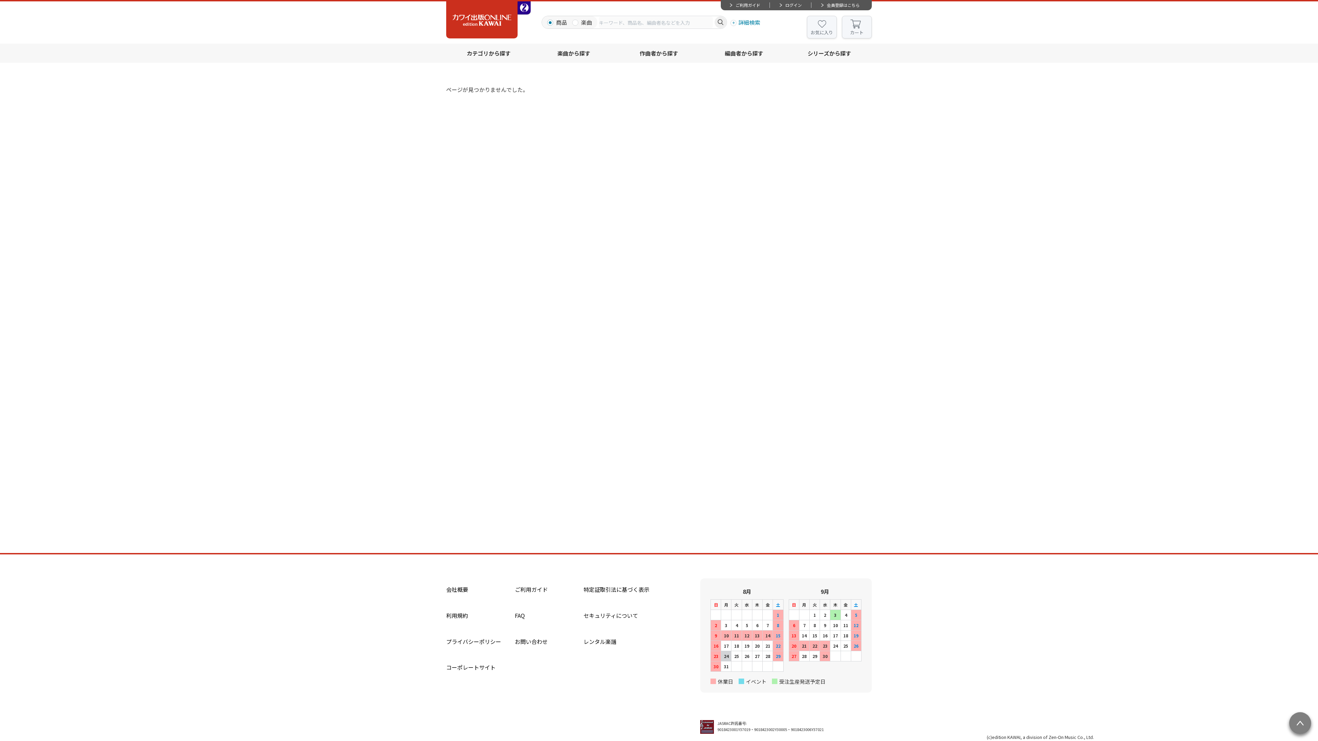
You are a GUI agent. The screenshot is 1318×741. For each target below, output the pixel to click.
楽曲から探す (573, 53)
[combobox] (656, 22)
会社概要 (457, 589)
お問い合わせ (531, 641)
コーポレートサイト (471, 667)
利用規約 (457, 615)
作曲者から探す (659, 53)
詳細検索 (749, 22)
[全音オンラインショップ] (524, 7)
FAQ (520, 615)
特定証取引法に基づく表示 (616, 589)
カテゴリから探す (489, 53)
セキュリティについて (610, 615)
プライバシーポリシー (473, 641)
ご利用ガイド (748, 5)
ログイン (793, 5)
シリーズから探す (829, 53)
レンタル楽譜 (599, 641)
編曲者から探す (744, 53)
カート (857, 32)
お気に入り (822, 32)
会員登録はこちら (843, 5)
